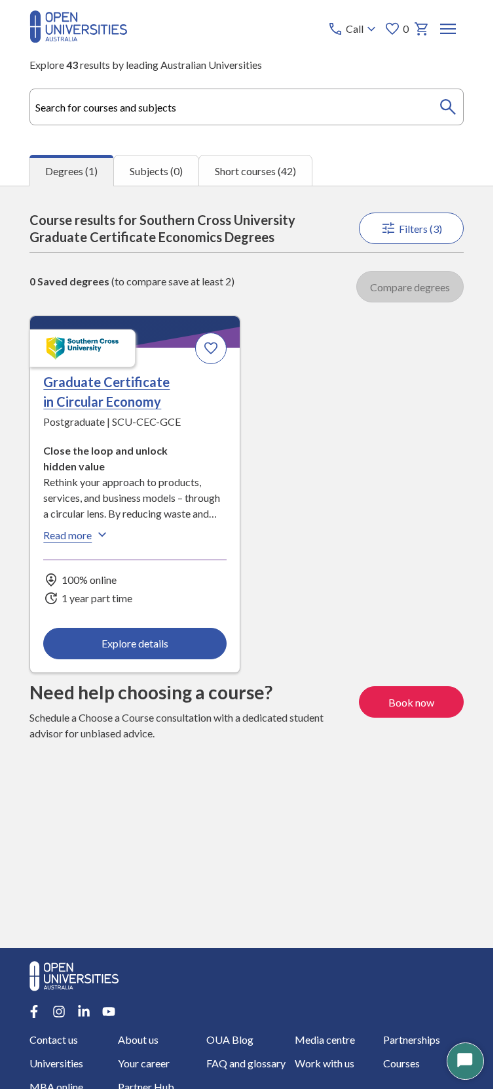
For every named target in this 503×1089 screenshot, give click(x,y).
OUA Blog (229, 1039)
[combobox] (246, 107)
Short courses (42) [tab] (255, 171)
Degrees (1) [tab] (71, 171)
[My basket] (422, 29)
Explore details (135, 643)
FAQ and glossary (246, 1063)
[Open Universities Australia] (78, 38)
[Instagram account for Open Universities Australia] (59, 1011)
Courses (401, 1063)
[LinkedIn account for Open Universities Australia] (83, 1011)
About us (138, 1039)
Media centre (325, 1039)
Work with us (324, 1063)
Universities (56, 1063)
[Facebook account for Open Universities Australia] (34, 1011)
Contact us (53, 1039)
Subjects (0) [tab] (156, 171)
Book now (411, 702)
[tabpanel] (246, 567)
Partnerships (411, 1039)
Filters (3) (420, 228)
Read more (67, 535)
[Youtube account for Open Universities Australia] (108, 1011)
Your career (144, 1063)
